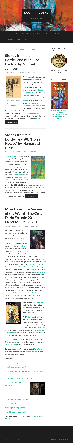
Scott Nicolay (36, 12)
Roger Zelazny (24, 267)
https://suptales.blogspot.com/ (15, 408)
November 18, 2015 (11, 226)
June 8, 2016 (9, 72)
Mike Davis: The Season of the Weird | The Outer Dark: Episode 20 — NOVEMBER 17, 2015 (24, 215)
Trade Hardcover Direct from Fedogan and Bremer (59, 116)
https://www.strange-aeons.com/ (16, 363)
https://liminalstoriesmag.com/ (15, 412)
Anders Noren (59, 439)
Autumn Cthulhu (39, 272)
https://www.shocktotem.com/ (15, 367)
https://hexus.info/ (11, 403)
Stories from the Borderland (17, 39)
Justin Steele (30, 317)
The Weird (19, 174)
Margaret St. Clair (11, 156)
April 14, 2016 (9, 152)
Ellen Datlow (13, 262)
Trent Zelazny (37, 267)
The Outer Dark (55, 33)
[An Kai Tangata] (59, 108)
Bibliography (42, 33)
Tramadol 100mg (11, 345)
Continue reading (12, 122)
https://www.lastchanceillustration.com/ (18, 378)
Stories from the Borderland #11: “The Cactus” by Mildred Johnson (22, 61)
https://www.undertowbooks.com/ (16, 399)
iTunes (29, 351)
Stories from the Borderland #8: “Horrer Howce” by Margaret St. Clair (23, 141)
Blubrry (35, 351)
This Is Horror (38, 349)
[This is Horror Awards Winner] (59, 68)
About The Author (27, 33)
